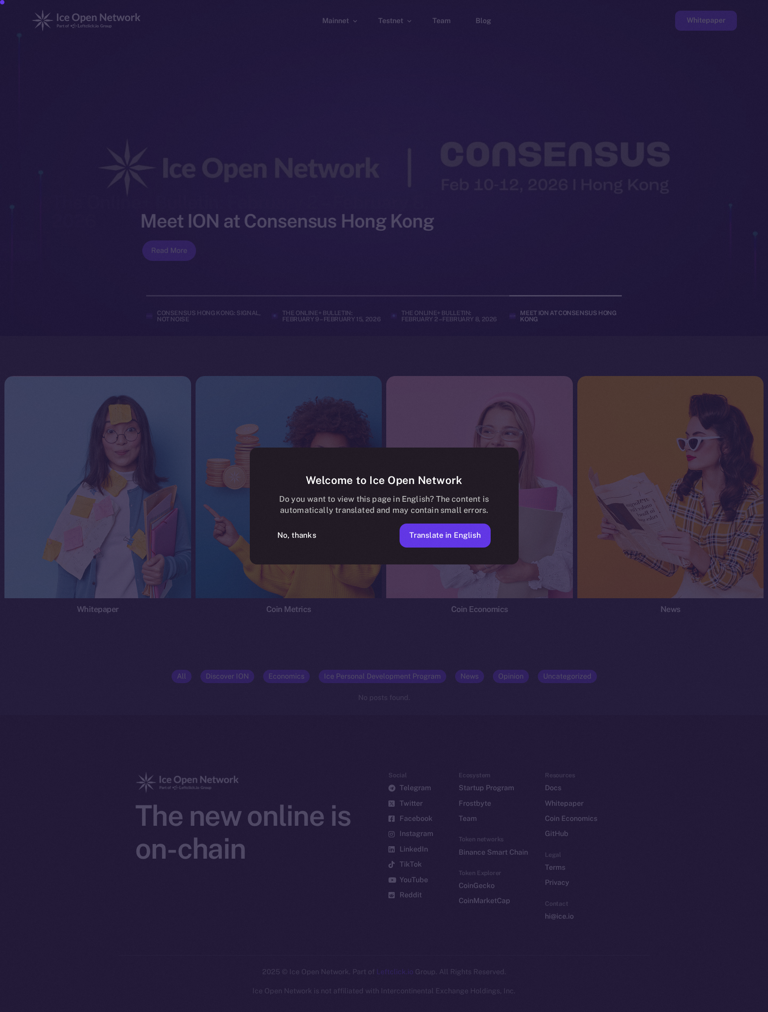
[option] (336, 1004)
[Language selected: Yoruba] (541, 1004)
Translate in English (445, 535)
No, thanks (296, 535)
